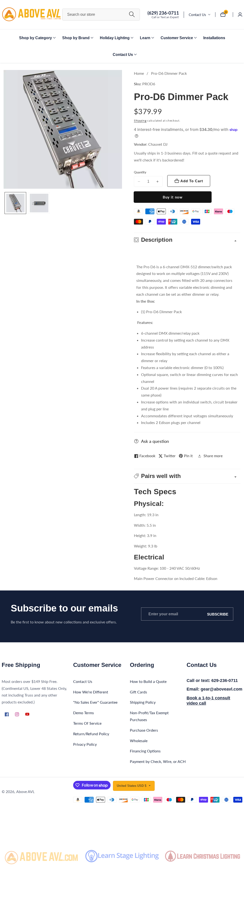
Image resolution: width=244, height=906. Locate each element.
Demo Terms (83, 712)
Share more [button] (213, 455)
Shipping (140, 120)
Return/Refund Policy (91, 733)
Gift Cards (138, 692)
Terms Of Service (87, 723)
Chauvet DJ (158, 144)
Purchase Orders (144, 730)
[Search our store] (131, 14)
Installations (214, 38)
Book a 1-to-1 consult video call (208, 701)
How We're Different (90, 692)
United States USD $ (132, 786)
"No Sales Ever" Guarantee (95, 702)
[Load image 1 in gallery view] (15, 203)
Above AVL (25, 791)
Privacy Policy (85, 744)
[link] (41, 856)
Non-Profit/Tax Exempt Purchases (149, 716)
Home (139, 73)
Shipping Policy (143, 702)
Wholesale (138, 740)
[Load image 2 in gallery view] (39, 203)
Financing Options (145, 751)
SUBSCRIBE (217, 614)
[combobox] (101, 15)
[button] (35, 37)
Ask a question (155, 441)
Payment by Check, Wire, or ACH (158, 761)
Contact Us (197, 14)
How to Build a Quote (148, 681)
